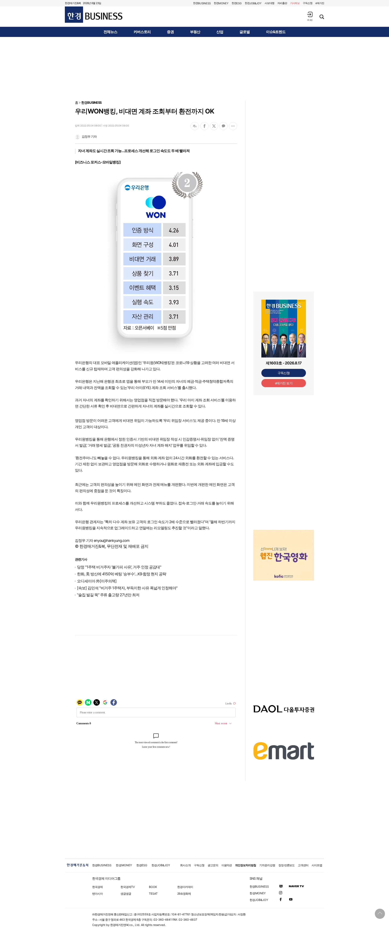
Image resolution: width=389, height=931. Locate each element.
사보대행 (269, 3)
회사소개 (185, 865)
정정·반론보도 (286, 865)
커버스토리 (142, 32)
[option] (283, 555)
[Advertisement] (194, 68)
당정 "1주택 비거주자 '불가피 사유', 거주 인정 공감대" (119, 567)
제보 (295, 3)
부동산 (195, 32)
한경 (202, 3)
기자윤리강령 (267, 865)
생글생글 (126, 893)
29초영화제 (184, 893)
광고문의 (213, 865)
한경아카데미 (185, 887)
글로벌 (244, 32)
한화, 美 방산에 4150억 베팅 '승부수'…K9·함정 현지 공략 (121, 574)
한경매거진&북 (73, 3)
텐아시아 (97, 893)
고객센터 (303, 865)
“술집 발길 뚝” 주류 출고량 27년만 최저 (108, 595)
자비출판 (282, 3)
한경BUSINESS (91, 102)
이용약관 (226, 865)
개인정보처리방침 (245, 865)
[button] (310, 16)
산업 (219, 32)
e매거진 (319, 3)
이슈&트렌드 (275, 32)
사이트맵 (317, 865)
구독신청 (307, 3)
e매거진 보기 (284, 383)
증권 (170, 32)
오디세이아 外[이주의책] (96, 581)
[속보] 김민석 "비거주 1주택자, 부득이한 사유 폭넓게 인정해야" (127, 588)
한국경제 (97, 887)
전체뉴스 (110, 32)
